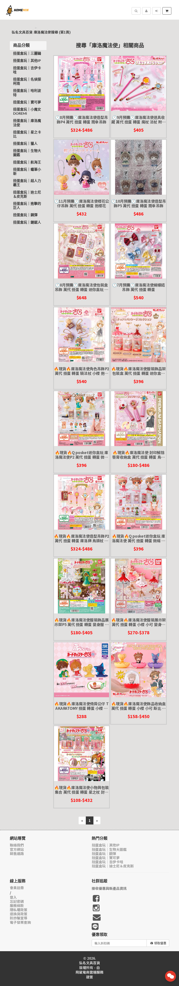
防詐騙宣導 (18, 918)
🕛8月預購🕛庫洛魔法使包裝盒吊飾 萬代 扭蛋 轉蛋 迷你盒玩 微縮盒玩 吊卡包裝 (81, 287)
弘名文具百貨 (22, 32)
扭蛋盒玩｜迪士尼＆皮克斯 (27, 194)
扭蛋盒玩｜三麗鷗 (27, 53)
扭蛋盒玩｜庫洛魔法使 (27, 123)
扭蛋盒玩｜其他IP (27, 60)
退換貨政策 (18, 914)
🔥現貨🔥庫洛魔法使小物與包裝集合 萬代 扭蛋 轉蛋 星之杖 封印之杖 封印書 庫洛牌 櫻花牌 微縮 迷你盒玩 (81, 789)
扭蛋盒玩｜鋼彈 (25, 215)
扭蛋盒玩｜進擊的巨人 (27, 206)
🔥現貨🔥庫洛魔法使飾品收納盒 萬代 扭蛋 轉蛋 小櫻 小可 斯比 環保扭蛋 (138, 706)
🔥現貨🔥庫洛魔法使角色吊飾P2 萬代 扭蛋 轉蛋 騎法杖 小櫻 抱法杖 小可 (81, 371)
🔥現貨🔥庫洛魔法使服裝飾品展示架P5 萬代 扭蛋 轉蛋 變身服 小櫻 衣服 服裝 (81, 622)
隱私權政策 (18, 910)
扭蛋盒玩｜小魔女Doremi (27, 111)
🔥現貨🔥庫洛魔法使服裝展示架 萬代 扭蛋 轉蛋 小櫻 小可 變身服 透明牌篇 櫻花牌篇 (138, 622)
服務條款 (17, 906)
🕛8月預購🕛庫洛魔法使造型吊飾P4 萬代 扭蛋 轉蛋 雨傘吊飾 (81, 119)
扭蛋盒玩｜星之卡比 (27, 134)
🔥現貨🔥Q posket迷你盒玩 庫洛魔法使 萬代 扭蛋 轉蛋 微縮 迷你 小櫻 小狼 (138, 538)
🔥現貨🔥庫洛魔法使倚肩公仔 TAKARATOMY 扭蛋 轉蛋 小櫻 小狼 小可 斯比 (81, 706)
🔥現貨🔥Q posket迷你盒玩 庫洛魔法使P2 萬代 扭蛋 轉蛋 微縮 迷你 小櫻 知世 (81, 454)
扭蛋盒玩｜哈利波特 (27, 93)
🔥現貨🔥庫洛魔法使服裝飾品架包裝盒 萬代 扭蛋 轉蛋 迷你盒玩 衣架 (138, 371)
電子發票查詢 (20, 922)
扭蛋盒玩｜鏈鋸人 (27, 222)
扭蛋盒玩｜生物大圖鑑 (27, 153)
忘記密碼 (17, 901)
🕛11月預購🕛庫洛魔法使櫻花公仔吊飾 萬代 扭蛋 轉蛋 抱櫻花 (81, 203)
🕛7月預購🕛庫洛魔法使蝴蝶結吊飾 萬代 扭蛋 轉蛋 (138, 287)
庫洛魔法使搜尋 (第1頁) (52, 32)
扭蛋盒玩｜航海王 (27, 162)
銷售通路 (17, 853)
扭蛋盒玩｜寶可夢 (27, 102)
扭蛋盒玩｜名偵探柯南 (27, 81)
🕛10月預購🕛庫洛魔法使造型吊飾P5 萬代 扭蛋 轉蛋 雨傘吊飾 (138, 203)
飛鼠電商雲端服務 (89, 972)
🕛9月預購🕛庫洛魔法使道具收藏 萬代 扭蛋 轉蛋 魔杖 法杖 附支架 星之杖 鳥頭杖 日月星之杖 (138, 119)
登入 (13, 897)
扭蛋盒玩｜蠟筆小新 (27, 171)
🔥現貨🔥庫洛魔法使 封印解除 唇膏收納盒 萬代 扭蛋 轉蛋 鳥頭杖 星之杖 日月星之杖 (138, 454)
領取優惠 (160, 943)
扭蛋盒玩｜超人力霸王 (27, 183)
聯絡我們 (17, 845)
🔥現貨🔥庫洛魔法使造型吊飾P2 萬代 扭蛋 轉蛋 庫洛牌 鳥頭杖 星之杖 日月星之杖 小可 (81, 538)
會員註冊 (17, 888)
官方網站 (17, 849)
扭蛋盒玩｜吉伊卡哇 (27, 70)
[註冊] (146, 11)
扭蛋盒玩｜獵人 (25, 143)
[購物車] (166, 11)
